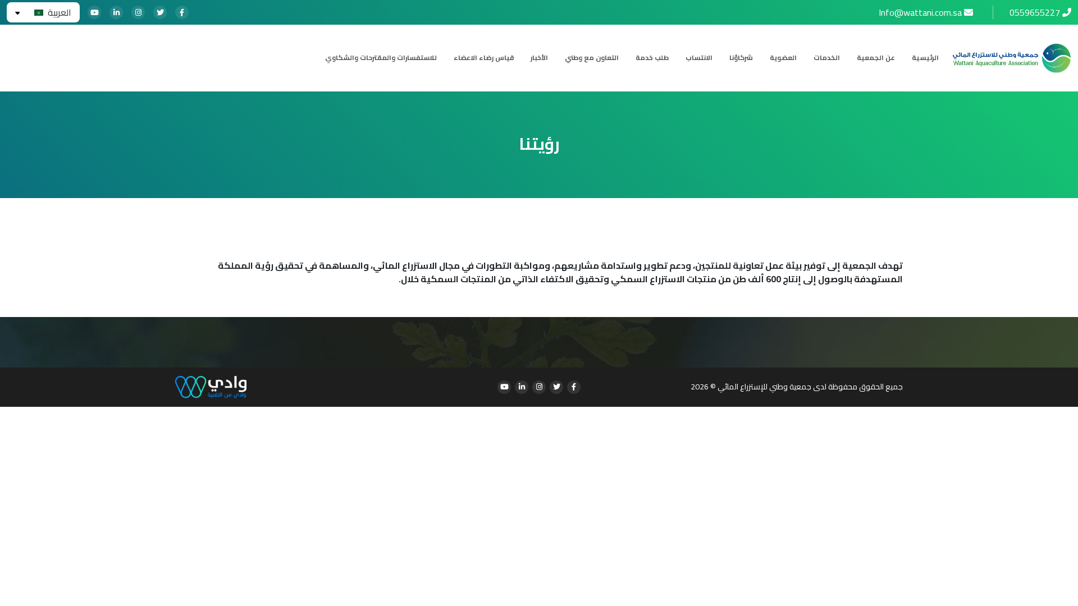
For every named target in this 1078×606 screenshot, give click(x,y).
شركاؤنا (741, 58)
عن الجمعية (876, 58)
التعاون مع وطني (592, 58)
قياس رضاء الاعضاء (484, 58)
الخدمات (827, 58)
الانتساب (699, 58)
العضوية (783, 58)
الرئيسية (925, 58)
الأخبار (539, 58)
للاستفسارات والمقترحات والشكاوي (381, 58)
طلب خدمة (652, 58)
